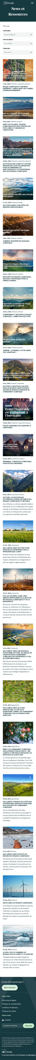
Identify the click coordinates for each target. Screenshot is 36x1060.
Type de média (8, 40)
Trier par (6, 48)
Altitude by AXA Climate (13, 3)
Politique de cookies (9, 1011)
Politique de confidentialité (11, 1004)
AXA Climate (32, 1055)
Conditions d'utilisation (10, 1007)
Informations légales (9, 1000)
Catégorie (7, 31)
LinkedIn (8, 1020)
